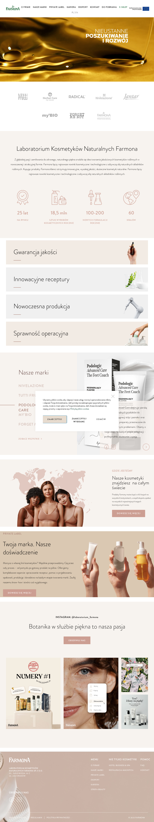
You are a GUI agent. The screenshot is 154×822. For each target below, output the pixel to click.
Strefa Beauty (98, 789)
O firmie (95, 765)
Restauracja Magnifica (121, 770)
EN (76, 12)
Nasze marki (97, 770)
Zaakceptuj (54, 419)
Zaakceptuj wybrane (79, 420)
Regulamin (36, 817)
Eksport (95, 780)
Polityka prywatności (58, 817)
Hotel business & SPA (119, 765)
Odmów (101, 419)
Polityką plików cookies (79, 408)
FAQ (142, 765)
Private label (98, 775)
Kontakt (144, 770)
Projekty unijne (17, 817)
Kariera (95, 784)
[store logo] (13, 8)
